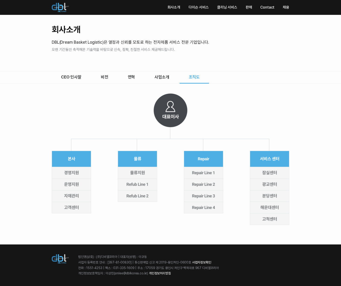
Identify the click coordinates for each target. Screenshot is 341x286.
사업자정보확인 (201, 262)
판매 (249, 7)
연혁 (131, 77)
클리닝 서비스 (227, 7)
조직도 (194, 77)
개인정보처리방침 (160, 273)
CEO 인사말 (71, 77)
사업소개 (161, 77)
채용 (286, 7)
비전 (104, 77)
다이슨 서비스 (199, 7)
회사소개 (173, 7)
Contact (267, 7)
